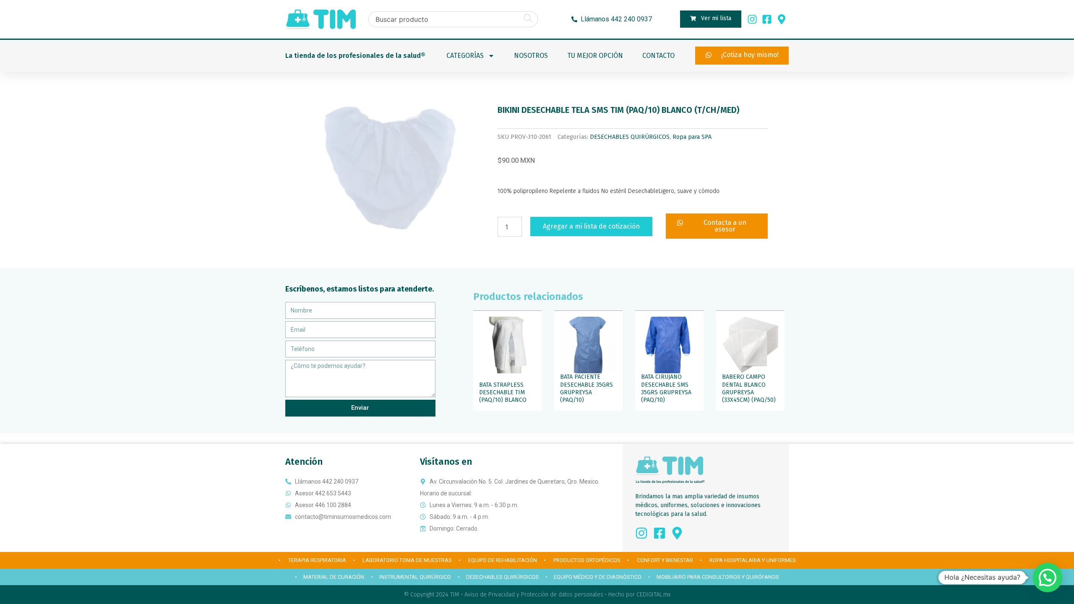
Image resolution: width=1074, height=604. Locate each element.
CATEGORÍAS (465, 56)
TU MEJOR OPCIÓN (595, 56)
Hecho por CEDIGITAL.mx (639, 594)
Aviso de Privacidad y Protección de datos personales (533, 594)
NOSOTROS (531, 56)
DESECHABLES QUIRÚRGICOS (630, 137)
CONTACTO (658, 56)
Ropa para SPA (692, 137)
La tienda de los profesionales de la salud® (355, 56)
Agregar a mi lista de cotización (591, 226)
